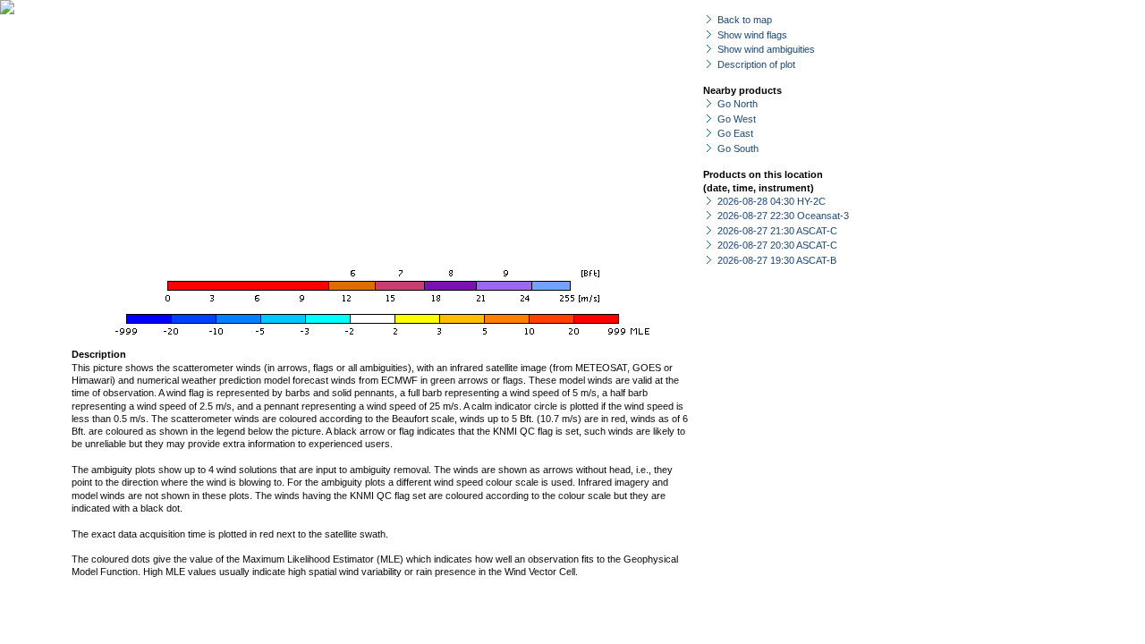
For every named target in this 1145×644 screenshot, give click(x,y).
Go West (736, 119)
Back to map (744, 19)
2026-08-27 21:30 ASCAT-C (777, 230)
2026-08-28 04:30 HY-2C (771, 201)
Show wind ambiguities (766, 49)
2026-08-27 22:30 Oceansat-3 (783, 215)
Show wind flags (752, 35)
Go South (738, 148)
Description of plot (756, 64)
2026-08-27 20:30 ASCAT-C (777, 245)
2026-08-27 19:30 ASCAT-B (776, 260)
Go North (737, 103)
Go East (735, 133)
